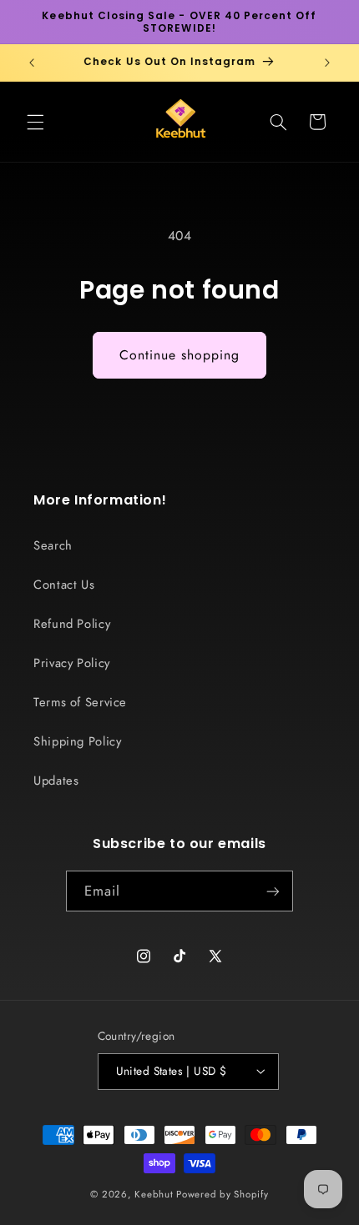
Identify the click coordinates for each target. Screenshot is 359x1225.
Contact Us (63, 584)
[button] (35, 122)
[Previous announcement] (31, 62)
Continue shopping (179, 354)
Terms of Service (80, 702)
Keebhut (153, 1194)
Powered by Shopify (222, 1194)
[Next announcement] (327, 62)
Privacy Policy (71, 663)
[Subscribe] (273, 891)
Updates (55, 780)
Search (53, 545)
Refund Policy (71, 624)
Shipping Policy (77, 741)
